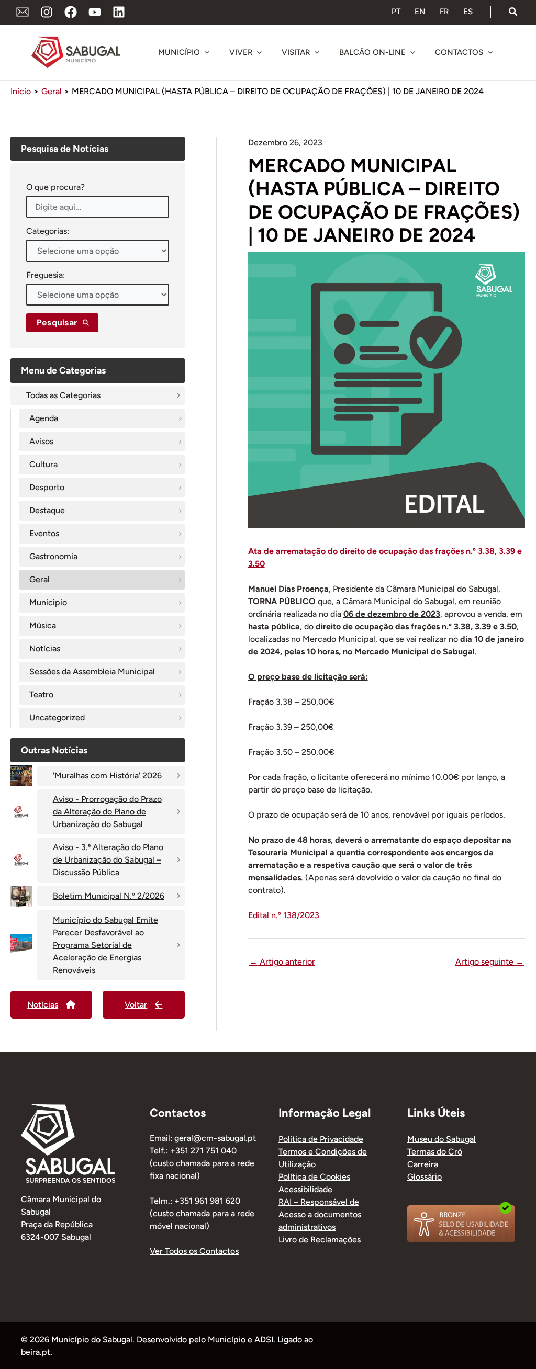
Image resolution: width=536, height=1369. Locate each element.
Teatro (41, 694)
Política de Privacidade (320, 1139)
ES (468, 11)
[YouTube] (95, 12)
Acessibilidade (305, 1189)
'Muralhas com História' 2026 (107, 775)
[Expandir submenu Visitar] (316, 52)
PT (396, 11)
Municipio (48, 602)
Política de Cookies (314, 1177)
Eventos (44, 533)
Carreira (422, 1164)
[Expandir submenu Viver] (259, 52)
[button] (513, 12)
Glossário (424, 1177)
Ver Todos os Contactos (194, 1251)
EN (420, 11)
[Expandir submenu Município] (207, 52)
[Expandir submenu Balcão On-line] (412, 52)
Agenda (43, 418)
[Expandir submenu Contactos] (490, 52)
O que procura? (55, 187)
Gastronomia (53, 556)
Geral (39, 579)
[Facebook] (71, 12)
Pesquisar (57, 322)
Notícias (44, 648)
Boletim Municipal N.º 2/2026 (108, 896)
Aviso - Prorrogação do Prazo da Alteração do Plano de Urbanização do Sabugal (107, 811)
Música (42, 625)
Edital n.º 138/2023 (283, 915)
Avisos (41, 441)
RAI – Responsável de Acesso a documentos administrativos (319, 1214)
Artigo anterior (282, 962)
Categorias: (47, 231)
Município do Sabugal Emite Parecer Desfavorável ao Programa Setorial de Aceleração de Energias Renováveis (105, 945)
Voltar (136, 1005)
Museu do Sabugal (441, 1139)
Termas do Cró (434, 1152)
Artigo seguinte (489, 962)
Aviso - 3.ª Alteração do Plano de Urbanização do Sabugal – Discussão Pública (108, 859)
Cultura (43, 464)
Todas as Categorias (63, 395)
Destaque (47, 510)
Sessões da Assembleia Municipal (92, 671)
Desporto (46, 487)
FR (444, 11)
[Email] (22, 12)
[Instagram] (47, 12)
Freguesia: (45, 275)
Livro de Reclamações (319, 1239)
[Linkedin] (119, 12)
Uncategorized (57, 717)
